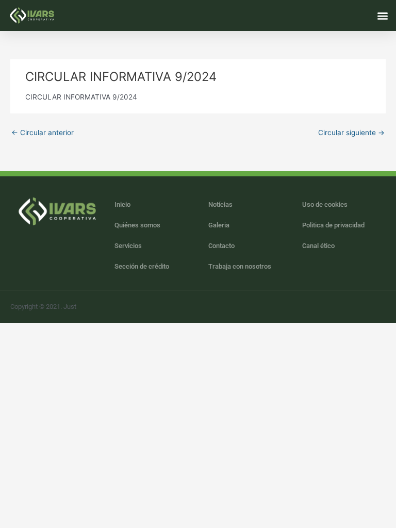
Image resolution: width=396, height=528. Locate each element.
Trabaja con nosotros (239, 266)
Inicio (122, 204)
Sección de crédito (141, 266)
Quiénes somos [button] (137, 225)
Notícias (220, 204)
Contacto (221, 246)
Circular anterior (42, 132)
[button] (382, 15)
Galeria (218, 225)
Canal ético (318, 246)
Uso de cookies (325, 204)
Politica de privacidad (333, 225)
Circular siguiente (351, 132)
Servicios (128, 246)
